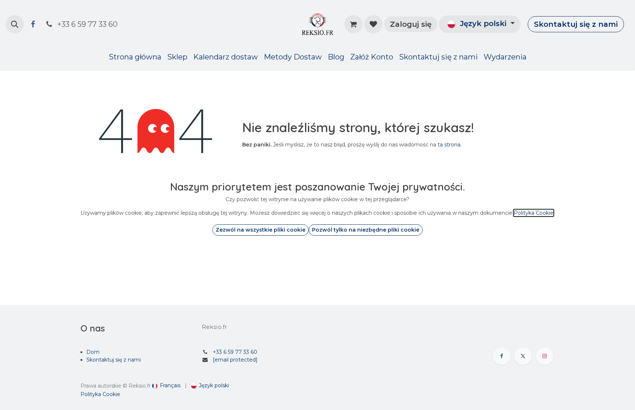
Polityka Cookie (100, 394)
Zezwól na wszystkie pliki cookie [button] (260, 229)
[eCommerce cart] (353, 24)
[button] (15, 24)
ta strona (449, 144)
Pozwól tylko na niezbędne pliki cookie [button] (365, 229)
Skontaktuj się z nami (576, 24)
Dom (93, 352)
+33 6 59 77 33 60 (235, 352)
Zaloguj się (410, 24)
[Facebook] (32, 24)
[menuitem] (135, 56)
